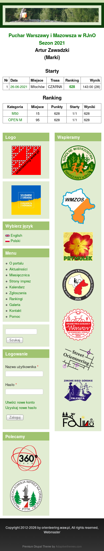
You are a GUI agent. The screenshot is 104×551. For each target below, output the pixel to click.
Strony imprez (20, 281)
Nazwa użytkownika (21, 366)
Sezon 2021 (52, 42)
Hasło (11, 384)
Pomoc (14, 316)
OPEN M (15, 119)
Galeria (14, 304)
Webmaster (52, 532)
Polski (15, 240)
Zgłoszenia (17, 292)
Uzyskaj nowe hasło (21, 407)
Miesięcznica (19, 274)
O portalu (16, 263)
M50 (15, 113)
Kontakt (15, 310)
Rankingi (16, 298)
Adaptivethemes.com (69, 546)
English (16, 235)
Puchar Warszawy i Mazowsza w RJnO (52, 35)
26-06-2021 (18, 86)
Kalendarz (17, 286)
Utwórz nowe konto (20, 402)
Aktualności (18, 268)
